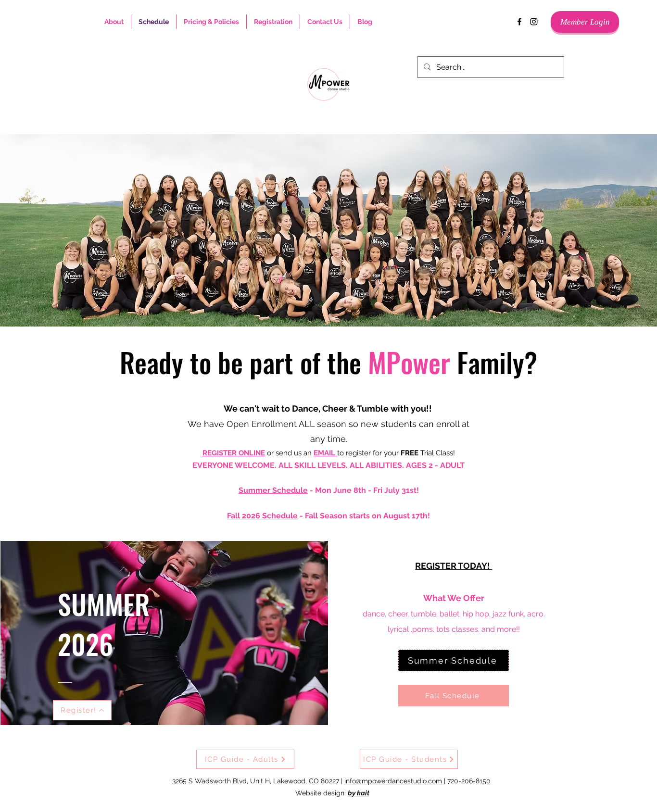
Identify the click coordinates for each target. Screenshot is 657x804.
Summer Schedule (273, 490)
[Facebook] (519, 21)
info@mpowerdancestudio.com (394, 781)
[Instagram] (534, 21)
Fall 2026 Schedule (262, 515)
